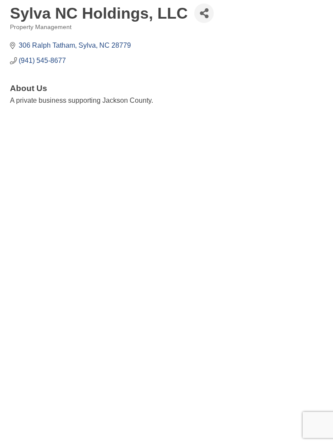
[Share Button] (204, 13)
